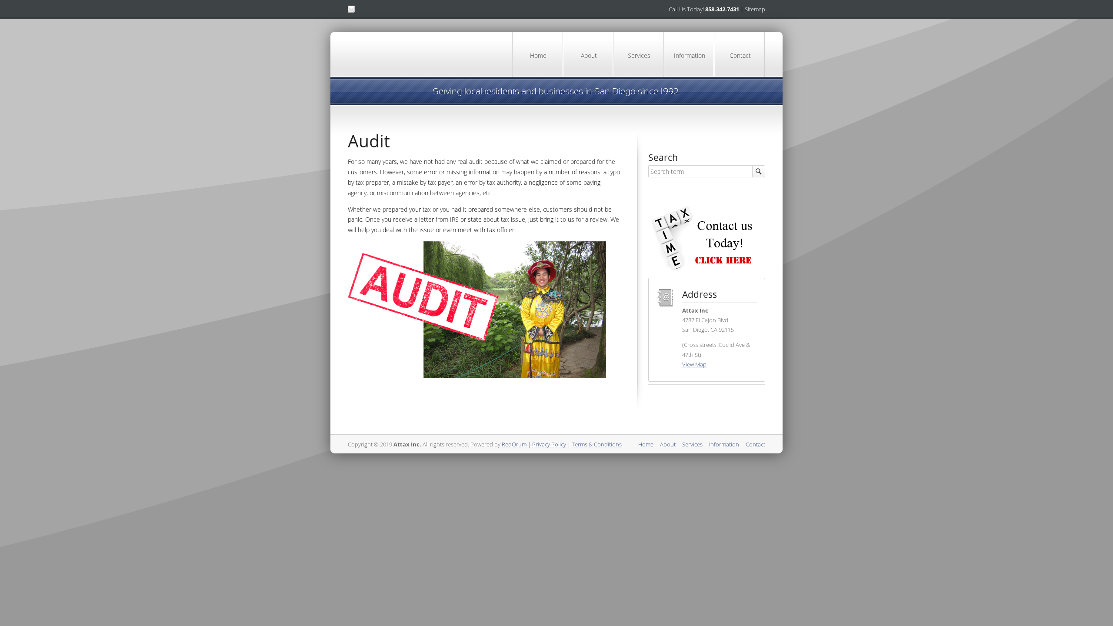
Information (689, 55)
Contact (740, 55)
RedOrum (514, 444)
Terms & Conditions (597, 444)
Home (538, 55)
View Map (694, 364)
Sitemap (755, 9)
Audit (369, 141)
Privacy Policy (549, 444)
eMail (351, 9)
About (589, 55)
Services (639, 55)
